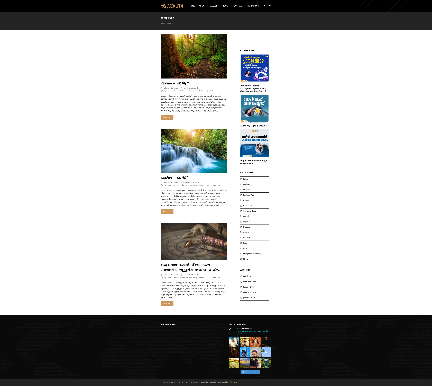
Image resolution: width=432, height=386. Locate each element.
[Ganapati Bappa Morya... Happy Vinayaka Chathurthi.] (255, 342)
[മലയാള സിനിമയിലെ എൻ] (234, 342)
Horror (176, 91)
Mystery (201, 91)
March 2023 (248, 276)
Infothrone (233, 382)
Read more (167, 117)
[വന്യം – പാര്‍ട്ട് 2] (194, 56)
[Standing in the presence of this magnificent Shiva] (245, 352)
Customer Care (249, 211)
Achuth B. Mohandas (191, 88)
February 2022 (249, 292)
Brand (245, 179)
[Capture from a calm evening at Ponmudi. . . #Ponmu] (245, 363)
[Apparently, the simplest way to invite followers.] (255, 352)
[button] (264, 6)
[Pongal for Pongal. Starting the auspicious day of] (234, 363)
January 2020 (249, 297)
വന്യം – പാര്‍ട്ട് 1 (175, 177)
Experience (168, 91)
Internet (246, 237)
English (246, 216)
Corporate (247, 205)
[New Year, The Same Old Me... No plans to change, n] (266, 363)
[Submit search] (266, 39)
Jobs (245, 243)
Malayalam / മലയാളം (188, 91)
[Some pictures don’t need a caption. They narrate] (266, 342)
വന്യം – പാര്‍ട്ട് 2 (175, 83)
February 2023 (249, 281)
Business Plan (248, 195)
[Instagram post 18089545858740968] (234, 352)
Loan (245, 248)
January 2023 (249, 287)
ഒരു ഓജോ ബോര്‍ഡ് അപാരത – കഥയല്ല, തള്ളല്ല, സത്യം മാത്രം (190, 267)
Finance (246, 227)
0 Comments (215, 91)
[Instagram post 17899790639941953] (266, 352)
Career (246, 200)
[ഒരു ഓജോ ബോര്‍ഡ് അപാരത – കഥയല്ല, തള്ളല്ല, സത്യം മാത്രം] (194, 241)
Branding (247, 184)
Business (246, 189)
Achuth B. (175, 382)
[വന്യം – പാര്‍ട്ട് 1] (194, 150)
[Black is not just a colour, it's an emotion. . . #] (255, 363)
